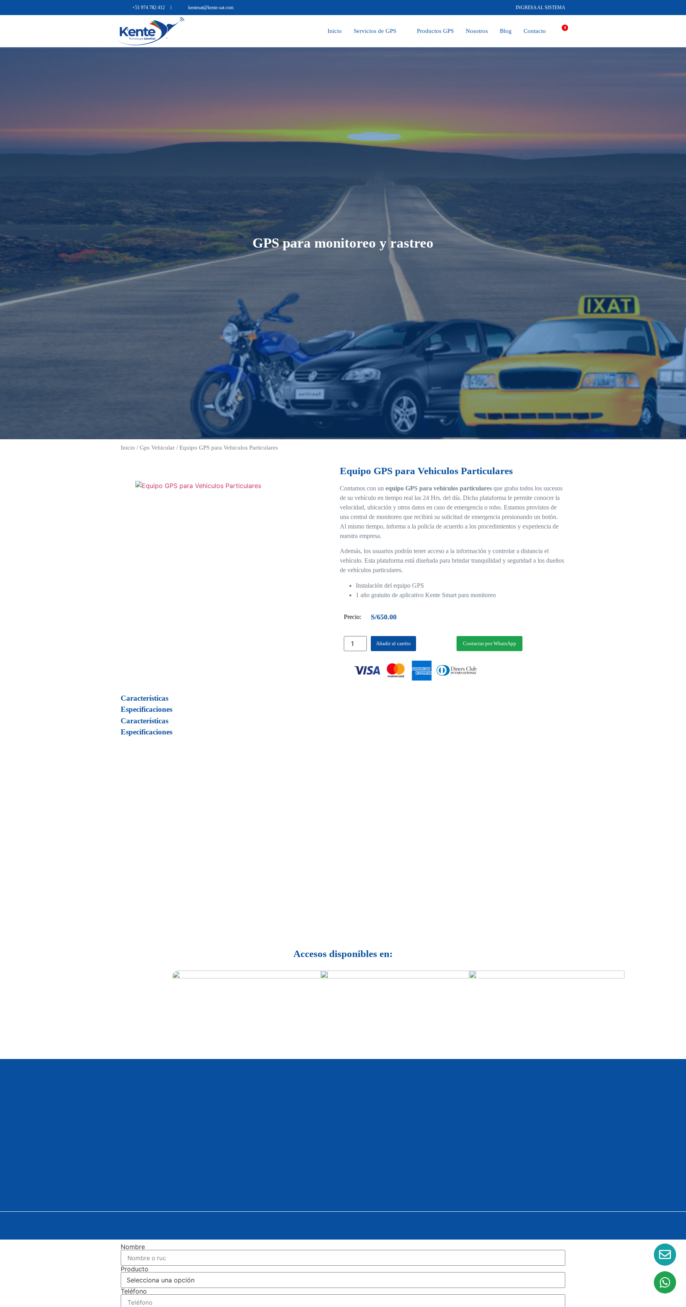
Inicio (335, 31)
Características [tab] (144, 698)
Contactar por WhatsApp (489, 643)
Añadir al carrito (393, 643)
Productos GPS (435, 31)
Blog (506, 31)
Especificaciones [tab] (146, 709)
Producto (134, 1269)
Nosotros (477, 31)
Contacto (535, 31)
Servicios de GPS (375, 31)
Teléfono (134, 1291)
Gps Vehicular (157, 447)
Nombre (133, 1247)
